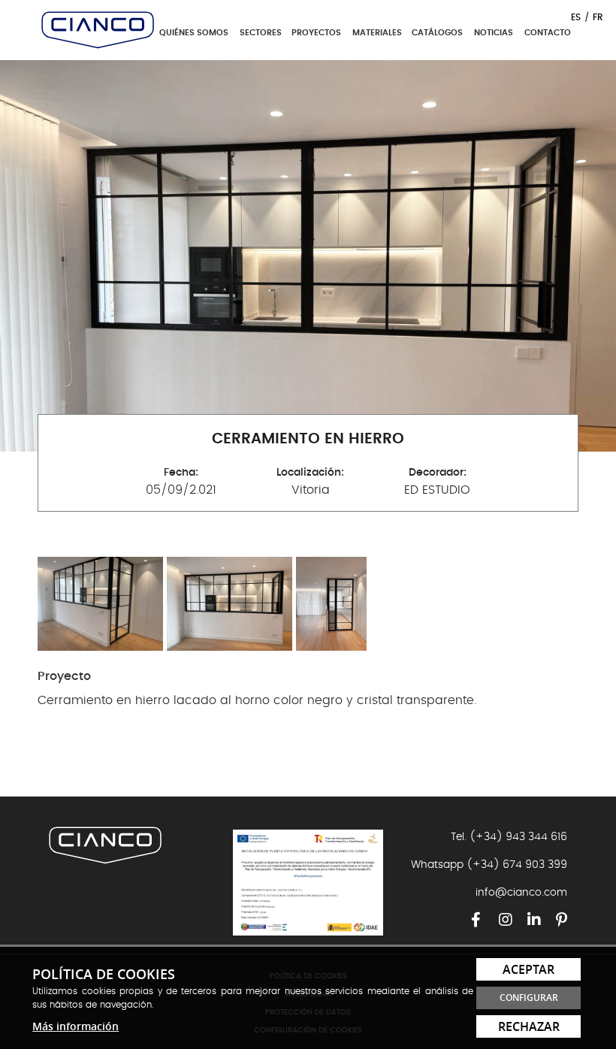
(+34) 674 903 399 (517, 865)
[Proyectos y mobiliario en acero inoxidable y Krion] (97, 27)
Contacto (547, 33)
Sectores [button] (262, 33)
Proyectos (316, 33)
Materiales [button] (378, 33)
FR (598, 17)
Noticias (493, 33)
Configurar (529, 997)
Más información (75, 1026)
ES (576, 17)
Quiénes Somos (193, 33)
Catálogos (437, 33)
